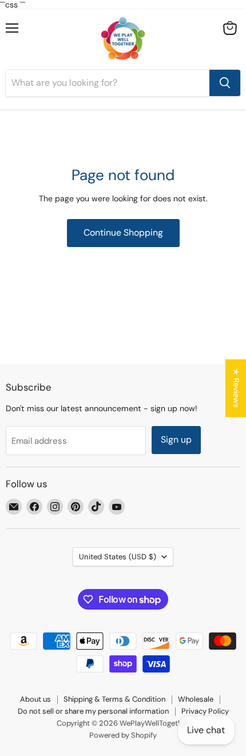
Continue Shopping (123, 232)
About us (35, 699)
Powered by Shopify (123, 735)
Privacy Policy (205, 711)
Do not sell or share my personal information (93, 711)
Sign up (176, 439)
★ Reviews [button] (236, 388)
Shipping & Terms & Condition (114, 699)
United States (117, 557)
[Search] (224, 83)
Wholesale (195, 699)
